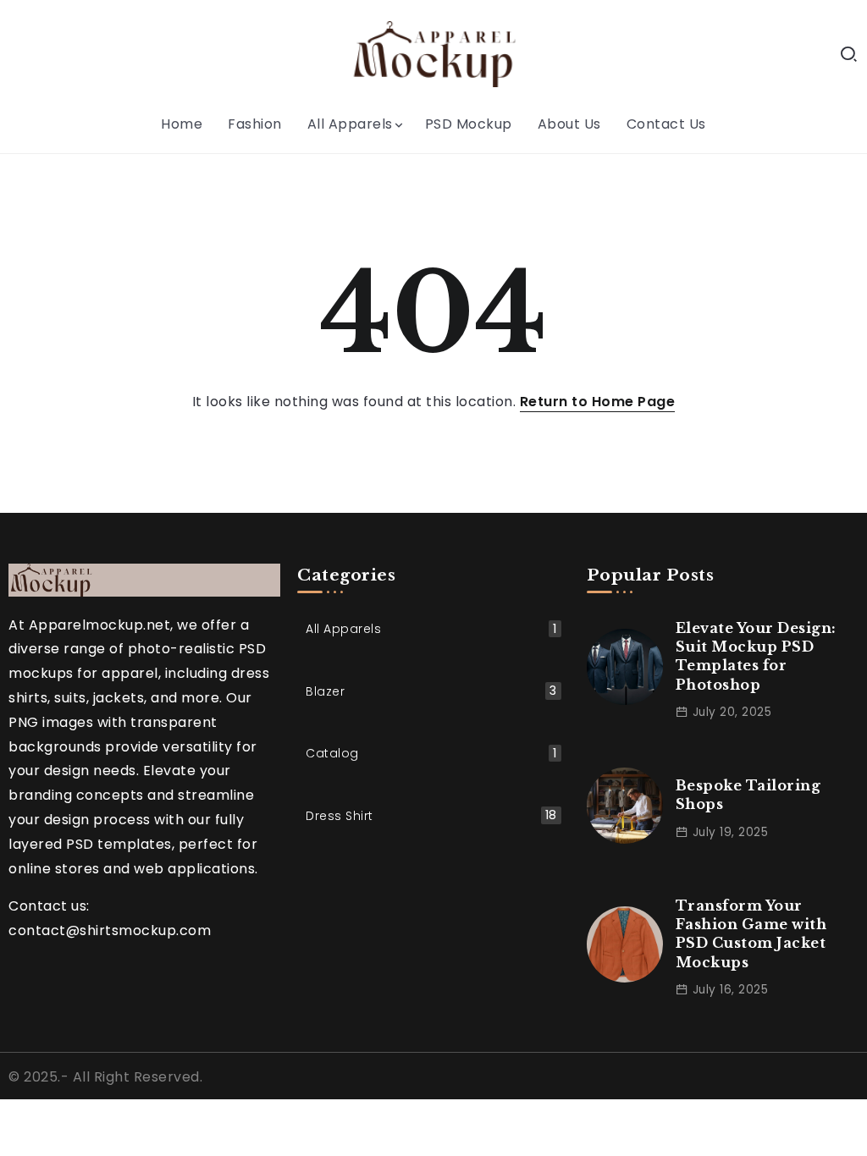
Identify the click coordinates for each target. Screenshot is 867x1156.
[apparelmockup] (433, 53)
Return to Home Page (598, 401)
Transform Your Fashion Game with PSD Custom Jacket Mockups (751, 934)
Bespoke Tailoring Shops (748, 794)
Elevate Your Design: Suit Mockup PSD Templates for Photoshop (756, 656)
